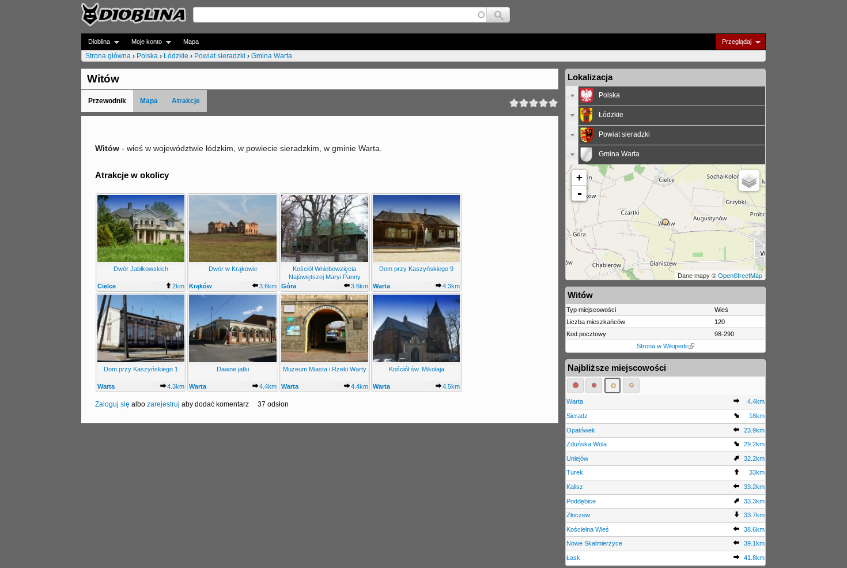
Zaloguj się (112, 404)
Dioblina (95, 42)
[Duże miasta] (575, 385)
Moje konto (143, 42)
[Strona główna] (133, 14)
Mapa (191, 41)
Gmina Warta (271, 56)
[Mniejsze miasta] (593, 385)
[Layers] (749, 180)
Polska (147, 56)
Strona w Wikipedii (662, 346)
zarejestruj (163, 404)
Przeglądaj (733, 42)
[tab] (665, 96)
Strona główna (108, 56)
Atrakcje (186, 101)
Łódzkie (176, 56)
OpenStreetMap (740, 275)
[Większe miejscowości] (612, 385)
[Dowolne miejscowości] (631, 385)
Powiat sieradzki (219, 56)
